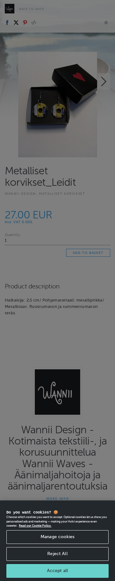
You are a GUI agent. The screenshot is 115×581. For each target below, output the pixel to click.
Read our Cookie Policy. (35, 525)
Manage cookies (57, 536)
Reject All (57, 553)
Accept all (57, 570)
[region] (57, 540)
